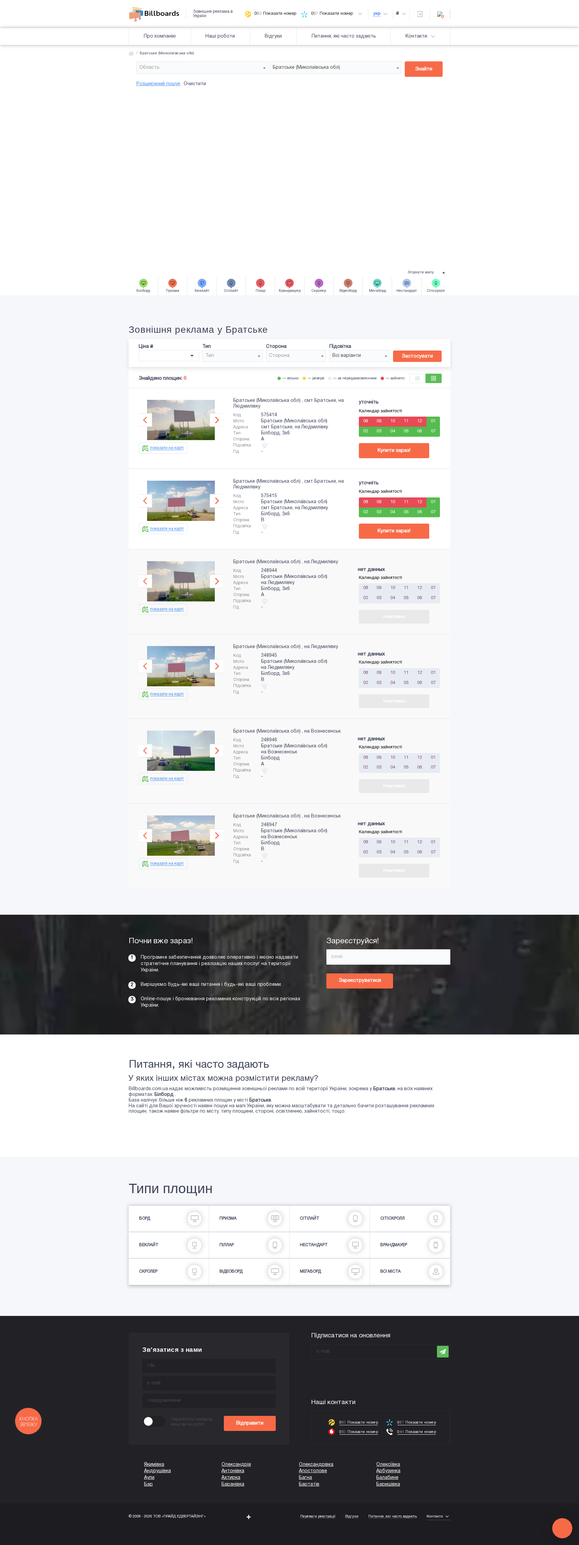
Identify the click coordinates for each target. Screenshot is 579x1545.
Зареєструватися (360, 980)
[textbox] (202, 67)
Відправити (249, 1423)
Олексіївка (388, 1464)
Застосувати (417, 356)
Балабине (387, 1478)
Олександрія (236, 1464)
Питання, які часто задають (344, 36)
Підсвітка (340, 346)
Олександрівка (316, 1464)
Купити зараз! (394, 450)
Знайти (423, 69)
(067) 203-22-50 (17, 1542)
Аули (149, 1478)
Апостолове (313, 1471)
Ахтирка (230, 1478)
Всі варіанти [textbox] (346, 356)
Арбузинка (388, 1471)
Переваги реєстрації (317, 1516)
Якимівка (154, 1464)
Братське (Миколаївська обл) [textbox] (306, 67)
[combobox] (202, 67)
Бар (148, 1484)
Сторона (276, 346)
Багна (305, 1478)
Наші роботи (220, 36)
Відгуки (273, 36)
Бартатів (309, 1484)
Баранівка (232, 1484)
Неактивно (394, 617)
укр (376, 14)
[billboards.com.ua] (157, 14)
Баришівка (388, 1484)
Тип (206, 346)
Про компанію (160, 36)
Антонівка (232, 1471)
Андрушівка (157, 1471)
